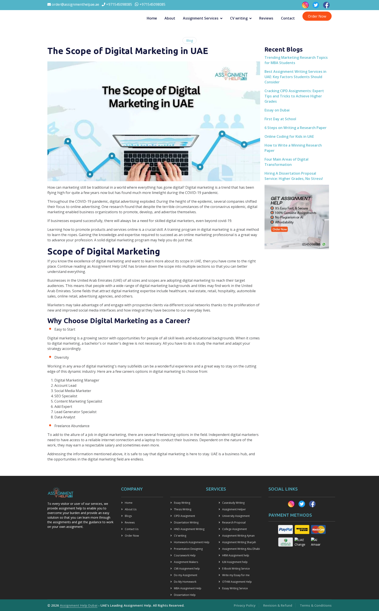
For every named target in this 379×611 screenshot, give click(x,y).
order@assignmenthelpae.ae (75, 4)
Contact (288, 18)
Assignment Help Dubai (78, 605)
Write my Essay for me (236, 575)
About (169, 18)
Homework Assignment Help (191, 542)
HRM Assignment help (235, 555)
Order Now (317, 16)
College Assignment (234, 529)
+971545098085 (118, 4)
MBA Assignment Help (187, 588)
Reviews (266, 18)
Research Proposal (234, 522)
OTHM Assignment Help (237, 582)
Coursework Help (185, 555)
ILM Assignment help (235, 562)
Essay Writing (182, 503)
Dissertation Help (185, 595)
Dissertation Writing (186, 522)
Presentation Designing (188, 549)
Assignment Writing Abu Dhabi (241, 549)
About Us (130, 509)
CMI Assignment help (187, 568)
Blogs (128, 516)
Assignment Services (200, 18)
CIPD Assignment (184, 516)
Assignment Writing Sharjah (239, 542)
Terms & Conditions (316, 605)
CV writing (239, 18)
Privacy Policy (245, 605)
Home (152, 18)
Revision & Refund (277, 605)
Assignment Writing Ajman (238, 536)
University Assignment (236, 516)
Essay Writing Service (235, 588)
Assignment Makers (186, 562)
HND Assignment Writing (189, 529)
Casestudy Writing (233, 503)
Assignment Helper (234, 509)
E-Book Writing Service (236, 568)
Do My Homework (185, 582)
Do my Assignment (185, 575)
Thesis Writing (182, 509)
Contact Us (131, 529)
